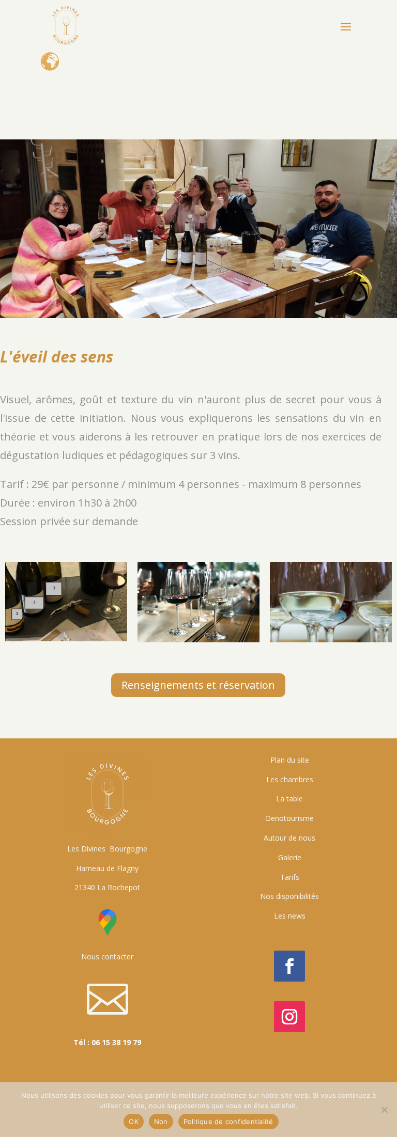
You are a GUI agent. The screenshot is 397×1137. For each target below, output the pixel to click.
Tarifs (289, 877)
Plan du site (289, 760)
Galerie (289, 857)
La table (289, 798)
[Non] (384, 1109)
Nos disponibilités (289, 896)
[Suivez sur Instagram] (289, 1016)
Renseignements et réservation (198, 685)
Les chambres (289, 779)
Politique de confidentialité (228, 1121)
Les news (290, 916)
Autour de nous (289, 838)
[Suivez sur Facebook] (289, 966)
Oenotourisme (289, 818)
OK (134, 1121)
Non (161, 1121)
